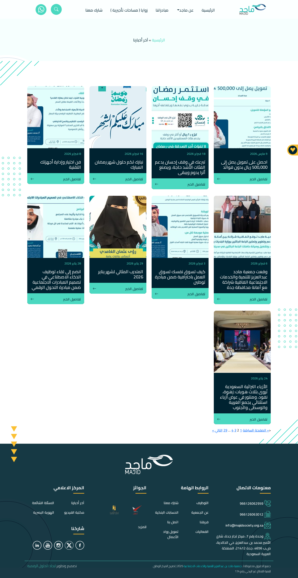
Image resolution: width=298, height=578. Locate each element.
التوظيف (202, 503)
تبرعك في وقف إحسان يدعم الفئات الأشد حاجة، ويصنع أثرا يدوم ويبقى (180, 167)
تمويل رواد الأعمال (170, 534)
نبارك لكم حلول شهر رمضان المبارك (119, 164)
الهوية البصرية (43, 512)
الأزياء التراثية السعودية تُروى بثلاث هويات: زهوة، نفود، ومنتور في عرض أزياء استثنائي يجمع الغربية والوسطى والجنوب (243, 396)
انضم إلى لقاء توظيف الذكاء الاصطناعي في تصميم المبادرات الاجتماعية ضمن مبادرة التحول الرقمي (56, 279)
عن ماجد (186, 10)
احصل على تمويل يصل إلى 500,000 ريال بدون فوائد (244, 164)
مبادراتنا (162, 10)
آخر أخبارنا (77, 503)
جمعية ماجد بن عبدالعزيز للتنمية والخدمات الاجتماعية (213, 566)
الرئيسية (208, 10)
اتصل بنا (172, 522)
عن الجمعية (200, 512)
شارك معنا (94, 10)
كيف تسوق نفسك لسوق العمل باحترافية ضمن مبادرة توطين (180, 277)
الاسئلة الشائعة (43, 503)
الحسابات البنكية (166, 512)
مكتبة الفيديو (74, 512)
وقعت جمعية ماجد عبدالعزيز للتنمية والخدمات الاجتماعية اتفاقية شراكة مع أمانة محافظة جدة (243, 279)
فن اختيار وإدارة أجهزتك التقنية (60, 164)
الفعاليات (202, 531)
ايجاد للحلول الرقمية (41, 566)
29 (225, 430)
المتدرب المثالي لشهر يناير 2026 (120, 274)
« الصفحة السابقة (256, 430)
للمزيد (142, 526)
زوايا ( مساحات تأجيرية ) (129, 10)
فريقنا (204, 522)
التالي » (217, 430)
